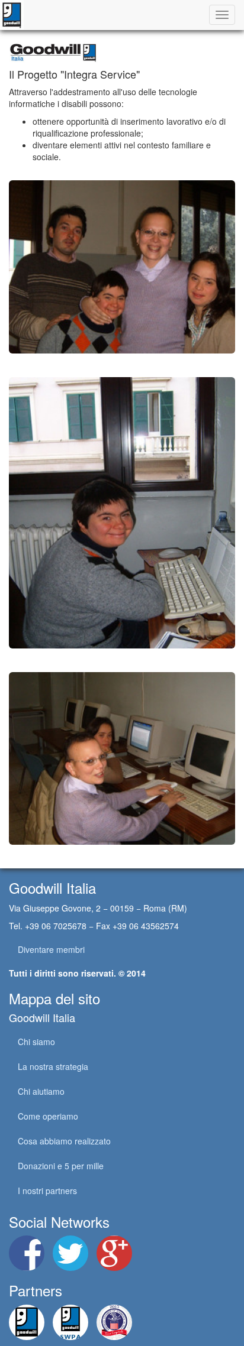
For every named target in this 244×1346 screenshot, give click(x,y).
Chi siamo (36, 1041)
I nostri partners (47, 1190)
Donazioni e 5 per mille (61, 1166)
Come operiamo (48, 1116)
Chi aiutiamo (41, 1091)
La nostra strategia (53, 1066)
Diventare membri (51, 949)
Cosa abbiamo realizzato (64, 1141)
